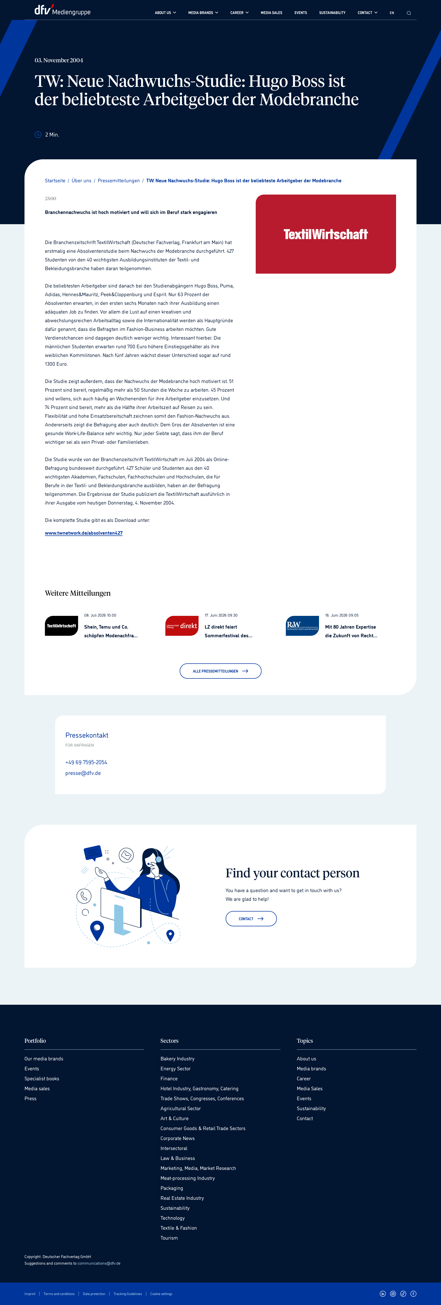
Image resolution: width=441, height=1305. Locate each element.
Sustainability (175, 1207)
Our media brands (43, 1058)
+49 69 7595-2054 (86, 761)
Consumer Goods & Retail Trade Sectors (203, 1127)
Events (31, 1068)
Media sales (37, 1088)
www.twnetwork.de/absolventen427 (83, 532)
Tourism (169, 1237)
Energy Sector (176, 1068)
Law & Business (178, 1157)
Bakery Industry (177, 1058)
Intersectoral (174, 1147)
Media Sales (310, 1088)
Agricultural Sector (181, 1107)
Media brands (311, 1068)
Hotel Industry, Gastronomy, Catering (200, 1088)
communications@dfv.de (99, 1263)
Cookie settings (161, 1293)
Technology (173, 1217)
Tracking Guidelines (128, 1293)
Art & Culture (175, 1117)
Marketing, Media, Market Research (198, 1167)
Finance (169, 1078)
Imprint (29, 1293)
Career (304, 1078)
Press (30, 1098)
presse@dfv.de (83, 772)
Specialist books (41, 1078)
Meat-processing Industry (188, 1177)
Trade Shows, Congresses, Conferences (202, 1098)
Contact (305, 1117)
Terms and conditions (59, 1293)
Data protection (94, 1293)
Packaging (172, 1187)
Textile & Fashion (179, 1227)
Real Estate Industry (182, 1197)
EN (392, 12)
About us (306, 1058)
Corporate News (178, 1137)
